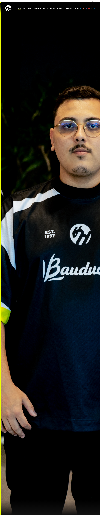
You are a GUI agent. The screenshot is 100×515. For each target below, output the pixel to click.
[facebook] (86, 8)
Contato (76, 8)
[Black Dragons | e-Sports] (8, 8)
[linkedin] (94, 8)
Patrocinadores (47, 8)
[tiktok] (91, 8)
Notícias (30, 8)
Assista (61, 8)
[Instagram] (83, 8)
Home (19, 8)
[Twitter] (81, 8)
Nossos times (37, 8)
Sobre (24, 8)
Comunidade (68, 8)
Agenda (55, 8)
